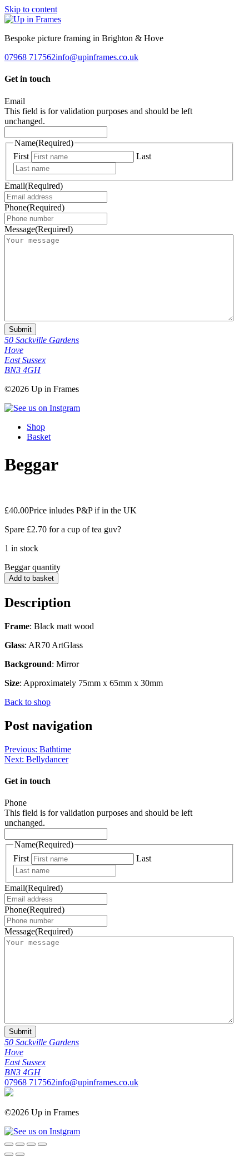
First (21, 156)
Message (38, 229)
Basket (39, 437)
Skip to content (30, 9)
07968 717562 (30, 57)
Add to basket (31, 578)
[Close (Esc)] (42, 1144)
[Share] (31, 1144)
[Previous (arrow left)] (8, 1154)
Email (14, 101)
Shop (36, 427)
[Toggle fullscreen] (20, 1144)
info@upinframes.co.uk (97, 57)
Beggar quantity (32, 567)
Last (143, 156)
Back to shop (27, 702)
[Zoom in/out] (8, 1144)
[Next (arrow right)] (20, 1154)
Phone (34, 207)
